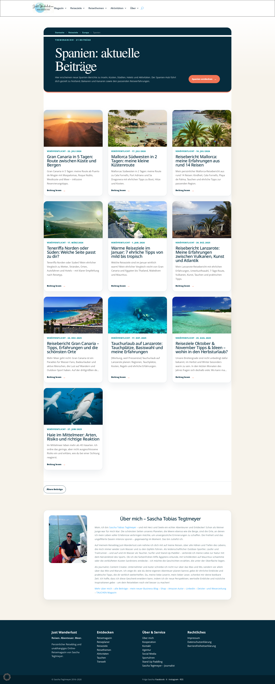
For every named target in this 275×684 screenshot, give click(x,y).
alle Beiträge (121, 588)
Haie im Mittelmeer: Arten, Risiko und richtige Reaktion (73, 437)
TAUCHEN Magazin (106, 592)
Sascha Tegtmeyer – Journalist (158, 665)
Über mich (148, 637)
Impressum (193, 637)
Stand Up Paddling (152, 661)
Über (133, 8)
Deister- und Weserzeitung (211, 588)
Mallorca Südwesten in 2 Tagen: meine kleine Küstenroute (134, 161)
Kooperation (149, 641)
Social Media (149, 653)
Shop (163, 588)
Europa (85, 32)
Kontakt (146, 645)
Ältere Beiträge (55, 489)
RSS (181, 679)
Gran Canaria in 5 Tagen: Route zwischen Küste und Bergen (71, 161)
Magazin (59, 8)
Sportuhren (148, 657)
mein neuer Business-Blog (144, 588)
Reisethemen (96, 8)
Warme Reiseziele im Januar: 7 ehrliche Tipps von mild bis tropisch (137, 252)
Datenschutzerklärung (199, 641)
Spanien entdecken (204, 79)
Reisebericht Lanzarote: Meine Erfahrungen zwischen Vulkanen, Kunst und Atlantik (200, 254)
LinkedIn (190, 588)
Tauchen (101, 657)
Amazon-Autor (176, 588)
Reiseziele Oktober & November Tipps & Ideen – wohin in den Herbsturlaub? (202, 347)
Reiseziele (76, 8)
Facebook (160, 679)
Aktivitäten (117, 8)
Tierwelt (101, 661)
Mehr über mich (103, 588)
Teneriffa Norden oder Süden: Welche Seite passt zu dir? (71, 252)
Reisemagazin (104, 637)
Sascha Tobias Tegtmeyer (122, 527)
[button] (7, 677)
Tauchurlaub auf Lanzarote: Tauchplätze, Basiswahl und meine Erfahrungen (137, 347)
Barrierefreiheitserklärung (201, 645)
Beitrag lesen (54, 190)
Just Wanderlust (64, 632)
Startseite (59, 32)
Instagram (173, 679)
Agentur (146, 649)
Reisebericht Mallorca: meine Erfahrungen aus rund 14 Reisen (198, 161)
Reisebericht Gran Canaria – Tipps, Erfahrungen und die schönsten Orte (73, 347)
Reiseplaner (103, 641)
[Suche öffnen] (142, 8)
